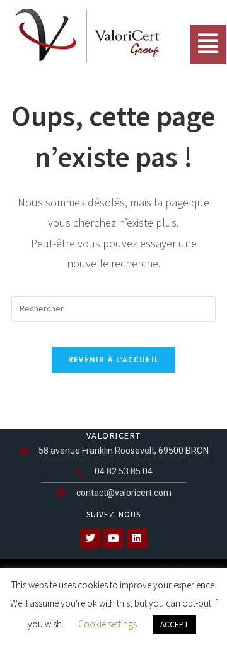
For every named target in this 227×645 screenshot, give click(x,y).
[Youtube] (113, 538)
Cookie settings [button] (107, 624)
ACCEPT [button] (174, 624)
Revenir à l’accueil (114, 359)
